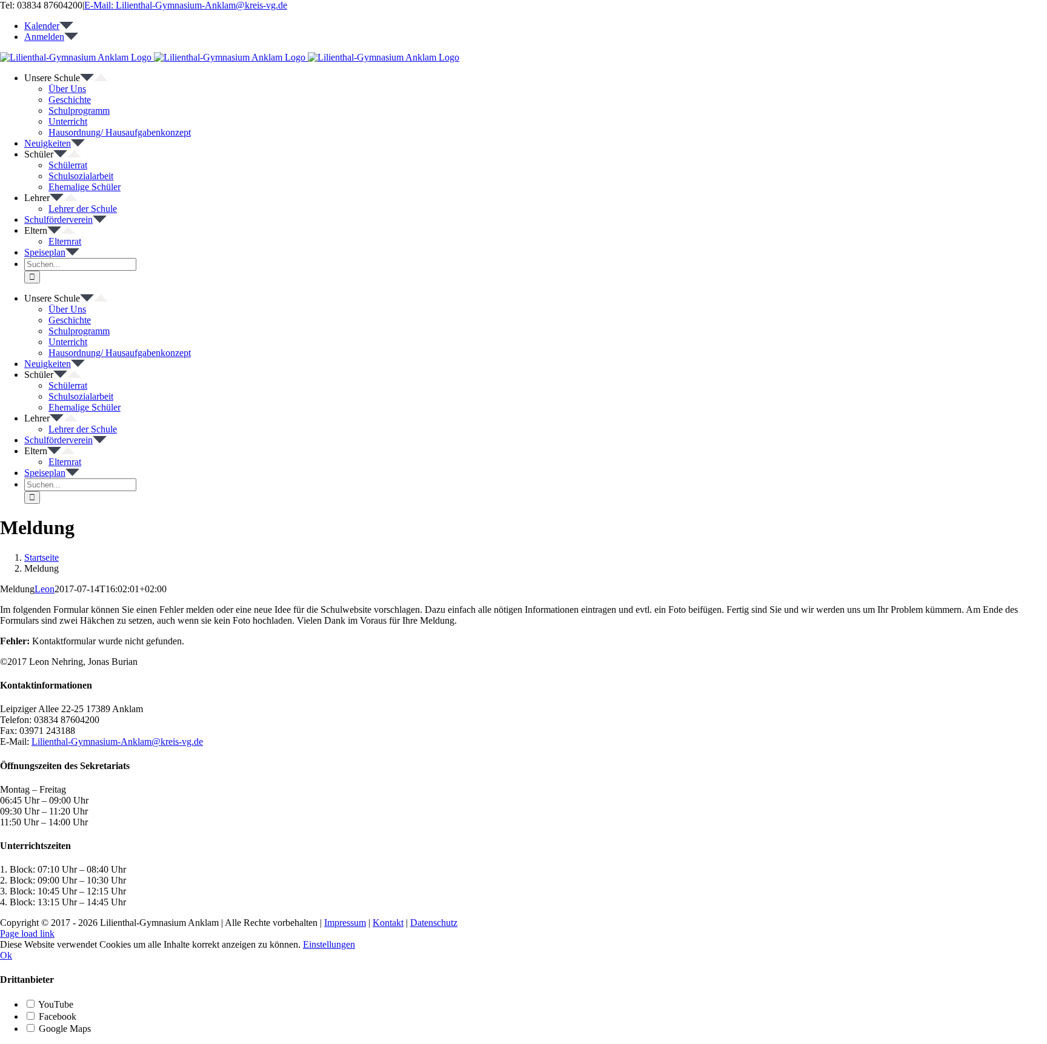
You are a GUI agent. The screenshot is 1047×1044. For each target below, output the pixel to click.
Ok (6, 955)
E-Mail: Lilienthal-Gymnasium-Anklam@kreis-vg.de (185, 5)
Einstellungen (329, 944)
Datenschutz (433, 922)
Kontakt (388, 922)
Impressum (345, 922)
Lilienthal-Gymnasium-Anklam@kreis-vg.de (117, 741)
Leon (45, 589)
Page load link (27, 933)
